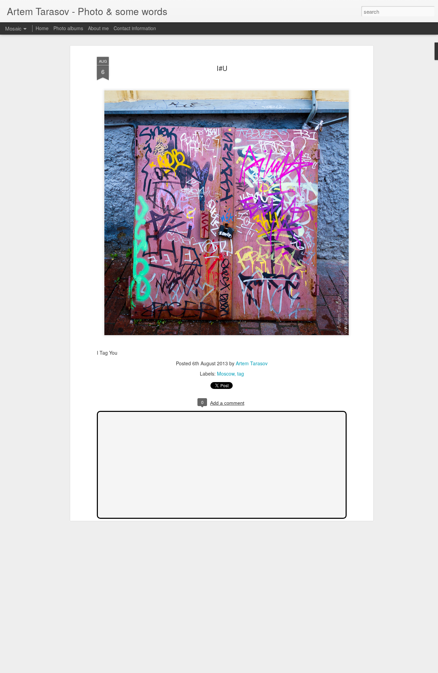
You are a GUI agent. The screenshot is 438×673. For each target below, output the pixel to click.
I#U (222, 68)
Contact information (135, 28)
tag (240, 373)
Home (42, 28)
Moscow (225, 373)
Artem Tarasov (252, 363)
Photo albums (68, 28)
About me (98, 28)
